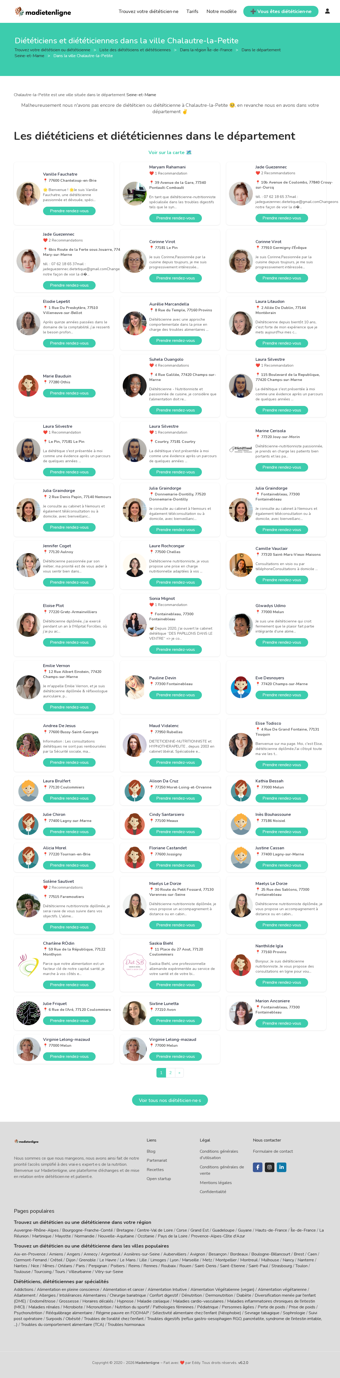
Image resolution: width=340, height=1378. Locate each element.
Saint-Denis (205, 1266)
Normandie (84, 1236)
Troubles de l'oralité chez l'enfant (114, 1319)
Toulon (301, 1266)
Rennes (150, 1266)
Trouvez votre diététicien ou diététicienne (53, 50)
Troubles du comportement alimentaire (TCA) (62, 1325)
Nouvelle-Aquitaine (116, 1236)
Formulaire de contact (273, 1151)
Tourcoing (43, 1272)
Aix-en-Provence (30, 1254)
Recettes (155, 1170)
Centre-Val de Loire (155, 1230)
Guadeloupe (223, 1230)
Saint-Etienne (232, 1266)
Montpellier (226, 1260)
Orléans (65, 1266)
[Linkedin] (281, 1167)
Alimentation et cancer (123, 1289)
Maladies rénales (44, 1307)
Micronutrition (98, 1307)
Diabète (243, 1295)
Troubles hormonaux (126, 1325)
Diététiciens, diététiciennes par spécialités (61, 1281)
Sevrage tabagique (262, 1313)
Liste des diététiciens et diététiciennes (135, 50)
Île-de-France (303, 1230)
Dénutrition (191, 1295)
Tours (60, 1272)
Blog (151, 1151)
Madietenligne (147, 1362)
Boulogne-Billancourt (270, 1254)
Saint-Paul (258, 1266)
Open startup (159, 1179)
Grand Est (199, 1230)
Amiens (56, 1254)
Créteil (56, 1260)
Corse (181, 1230)
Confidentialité (213, 1192)
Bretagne (125, 1230)
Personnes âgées (238, 1307)
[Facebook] (257, 1167)
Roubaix (168, 1266)
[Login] (327, 11)
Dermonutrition (219, 1295)
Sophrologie (294, 1313)
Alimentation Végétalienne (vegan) (222, 1289)
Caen (312, 1254)
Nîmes (48, 1266)
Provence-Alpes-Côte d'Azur (218, 1236)
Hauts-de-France (271, 1230)
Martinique (42, 1236)
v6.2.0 (243, 1362)
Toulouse (22, 1272)
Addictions (23, 1289)
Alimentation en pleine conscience (68, 1289)
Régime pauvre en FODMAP (122, 1313)
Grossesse (69, 1301)
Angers (73, 1254)
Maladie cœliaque (153, 1301)
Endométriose (42, 1301)
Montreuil (249, 1260)
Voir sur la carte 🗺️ (170, 152)
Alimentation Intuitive (167, 1289)
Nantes (20, 1266)
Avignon (197, 1254)
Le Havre (107, 1260)
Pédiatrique (207, 1307)
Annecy (90, 1254)
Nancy (288, 1260)
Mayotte (63, 1236)
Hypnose (125, 1301)
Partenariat (157, 1160)
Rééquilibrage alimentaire (69, 1313)
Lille (143, 1260)
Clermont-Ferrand (30, 1260)
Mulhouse (270, 1260)
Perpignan (97, 1266)
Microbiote (73, 1307)
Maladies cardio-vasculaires (198, 1301)
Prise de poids (302, 1307)
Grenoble (87, 1260)
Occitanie (146, 1236)
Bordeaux (239, 1254)
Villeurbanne (80, 1272)
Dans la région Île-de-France (206, 50)
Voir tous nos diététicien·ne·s (170, 1100)
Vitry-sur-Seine (109, 1272)
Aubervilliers (174, 1254)
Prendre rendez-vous (69, 211)
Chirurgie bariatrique (128, 1295)
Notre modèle (221, 11)
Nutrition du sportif (132, 1307)
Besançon (218, 1254)
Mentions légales (216, 1183)
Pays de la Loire (173, 1236)
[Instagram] (269, 1167)
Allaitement (25, 1295)
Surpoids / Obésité (63, 1319)
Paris (80, 1266)
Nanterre (306, 1260)
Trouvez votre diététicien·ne (148, 11)
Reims (134, 1266)
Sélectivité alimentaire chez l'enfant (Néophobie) (196, 1313)
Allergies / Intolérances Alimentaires (72, 1295)
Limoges (158, 1260)
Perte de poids (271, 1307)
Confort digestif (164, 1295)
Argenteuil (110, 1254)
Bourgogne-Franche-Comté (87, 1230)
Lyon (174, 1260)
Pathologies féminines (173, 1307)
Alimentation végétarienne (282, 1289)
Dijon (70, 1260)
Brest (299, 1254)
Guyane (245, 1230)
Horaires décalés (97, 1301)
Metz (207, 1260)
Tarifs (192, 11)
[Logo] (43, 11)
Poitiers (117, 1266)
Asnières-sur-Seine (142, 1254)
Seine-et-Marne (141, 95)
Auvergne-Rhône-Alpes (36, 1230)
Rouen (185, 1266)
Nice (35, 1266)
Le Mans (128, 1260)
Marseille (190, 1260)
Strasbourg (281, 1266)
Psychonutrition (28, 1313)
